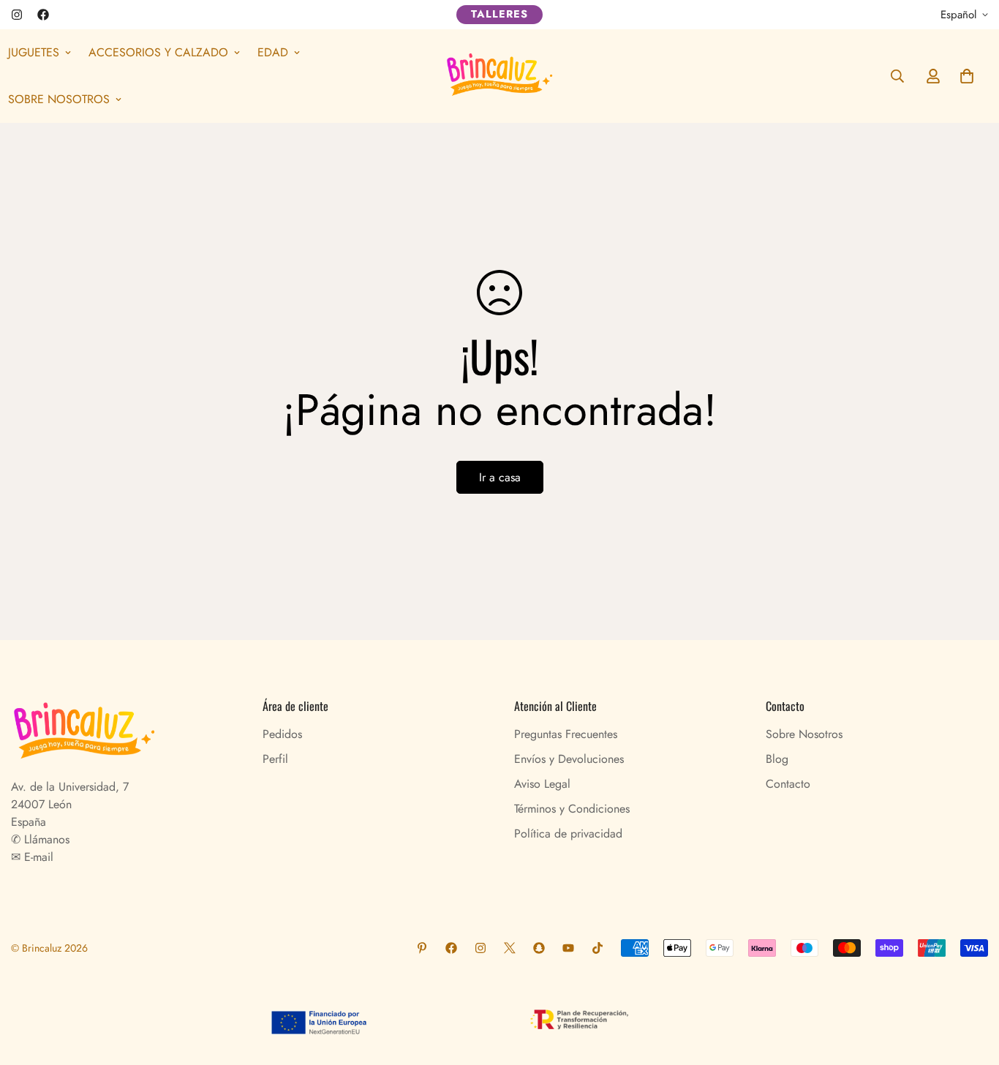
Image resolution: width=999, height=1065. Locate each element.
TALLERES (499, 14)
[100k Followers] (17, 14)
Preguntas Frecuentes (565, 734)
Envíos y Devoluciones (569, 758)
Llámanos (44, 839)
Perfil (275, 758)
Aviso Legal (542, 783)
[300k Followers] (43, 14)
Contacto (788, 783)
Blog (777, 758)
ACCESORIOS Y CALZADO (158, 52)
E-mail (36, 856)
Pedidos (282, 734)
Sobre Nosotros (804, 734)
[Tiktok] (597, 948)
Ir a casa (500, 477)
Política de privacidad (568, 833)
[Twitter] (510, 948)
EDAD (272, 52)
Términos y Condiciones (572, 808)
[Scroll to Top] (970, 985)
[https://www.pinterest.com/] (422, 948)
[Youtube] (568, 948)
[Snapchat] (539, 948)
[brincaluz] (499, 76)
